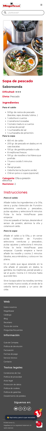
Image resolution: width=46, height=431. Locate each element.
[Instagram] (20, 409)
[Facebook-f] (25, 409)
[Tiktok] (29, 409)
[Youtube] (16, 409)
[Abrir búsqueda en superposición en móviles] (23, 13)
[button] (41, 5)
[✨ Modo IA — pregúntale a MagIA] (38, 413)
